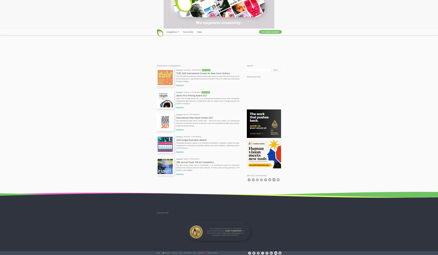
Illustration (179, 70)
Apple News (187, 253)
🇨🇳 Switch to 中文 (211, 253)
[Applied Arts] (264, 137)
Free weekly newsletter (270, 32)
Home (158, 253)
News (200, 32)
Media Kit (201, 253)
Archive (174, 253)
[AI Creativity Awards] (264, 168)
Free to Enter (206, 70)
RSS (180, 253)
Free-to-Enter (188, 32)
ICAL (194, 253)
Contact (167, 253)
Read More (180, 85)
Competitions (171, 32)
